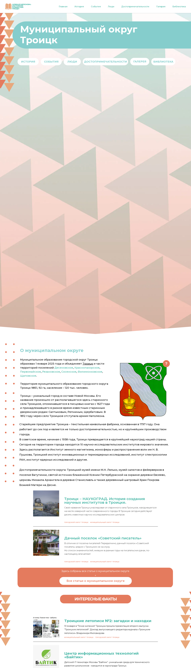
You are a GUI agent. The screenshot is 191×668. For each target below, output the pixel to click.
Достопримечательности (135, 6)
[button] (166, 363)
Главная (63, 6)
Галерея (160, 6)
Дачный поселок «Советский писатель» (102, 538)
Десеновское (63, 367)
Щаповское (28, 375)
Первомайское (30, 371)
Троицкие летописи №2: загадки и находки (107, 621)
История (79, 6)
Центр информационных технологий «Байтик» (101, 655)
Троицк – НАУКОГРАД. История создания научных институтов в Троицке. (104, 501)
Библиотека (179, 6)
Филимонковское (90, 371)
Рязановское (51, 371)
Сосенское (68, 371)
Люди (111, 6)
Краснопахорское (87, 367)
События (96, 6)
